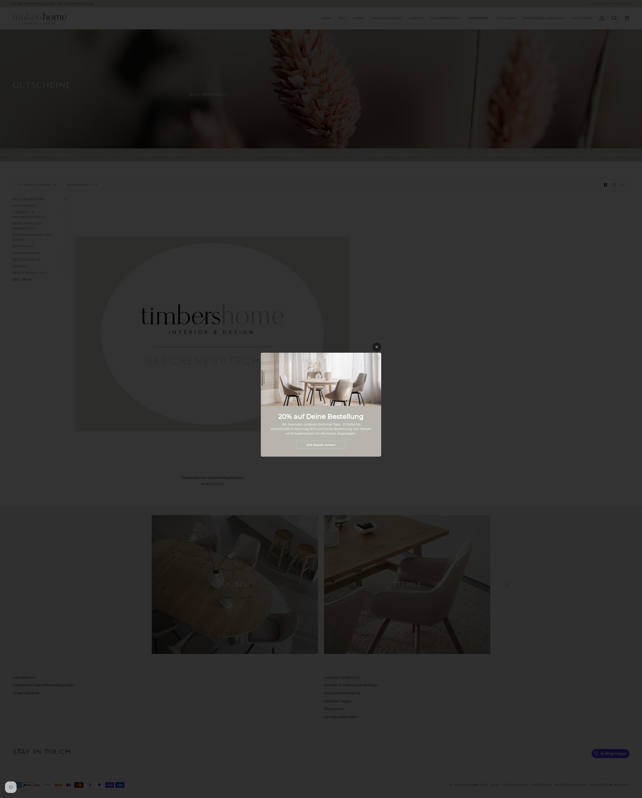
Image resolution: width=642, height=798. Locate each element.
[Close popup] (376, 347)
